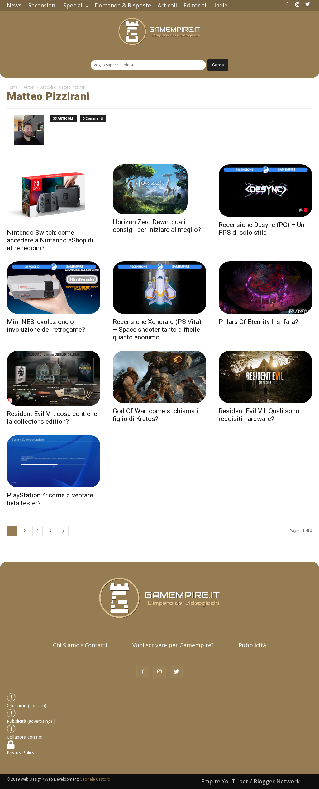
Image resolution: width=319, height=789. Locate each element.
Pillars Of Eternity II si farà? (258, 321)
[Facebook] (287, 4)
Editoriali (195, 5)
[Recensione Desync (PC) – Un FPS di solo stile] (265, 190)
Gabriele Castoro (95, 779)
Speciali (73, 5)
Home (12, 87)
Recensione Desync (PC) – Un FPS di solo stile (261, 228)
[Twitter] (307, 4)
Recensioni (42, 5)
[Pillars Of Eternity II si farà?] (265, 287)
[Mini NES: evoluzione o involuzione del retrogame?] (53, 287)
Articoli (167, 5)
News (14, 5)
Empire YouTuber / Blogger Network (250, 781)
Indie (220, 5)
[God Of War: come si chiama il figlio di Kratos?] (159, 377)
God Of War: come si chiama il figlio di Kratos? (156, 414)
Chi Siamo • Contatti (80, 645)
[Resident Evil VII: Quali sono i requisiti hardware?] (265, 377)
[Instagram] (297, 4)
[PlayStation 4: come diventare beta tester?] (53, 461)
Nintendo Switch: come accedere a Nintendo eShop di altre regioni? (50, 240)
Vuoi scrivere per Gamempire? (173, 645)
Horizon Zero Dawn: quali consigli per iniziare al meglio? (157, 225)
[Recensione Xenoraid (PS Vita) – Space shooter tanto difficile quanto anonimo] (159, 287)
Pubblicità (252, 645)
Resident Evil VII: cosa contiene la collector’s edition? (52, 417)
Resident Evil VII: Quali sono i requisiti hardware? (261, 414)
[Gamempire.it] (159, 31)
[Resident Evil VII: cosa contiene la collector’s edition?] (53, 378)
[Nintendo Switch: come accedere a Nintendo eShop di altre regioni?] (53, 194)
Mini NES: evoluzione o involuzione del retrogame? (46, 325)
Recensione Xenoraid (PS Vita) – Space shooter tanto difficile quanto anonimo (157, 329)
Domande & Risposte (123, 5)
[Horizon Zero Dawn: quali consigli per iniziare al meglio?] (159, 189)
